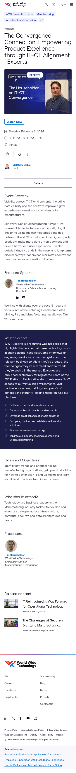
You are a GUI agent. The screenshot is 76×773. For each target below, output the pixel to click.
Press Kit (45, 696)
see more (16, 319)
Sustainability (47, 676)
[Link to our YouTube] (28, 718)
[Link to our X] (13, 718)
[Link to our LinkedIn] (5, 718)
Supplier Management (15, 734)
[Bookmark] (14, 602)
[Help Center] (53, 4)
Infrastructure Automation (21, 20)
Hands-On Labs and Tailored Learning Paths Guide (33, 765)
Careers (9, 683)
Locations (10, 690)
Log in (63, 4)
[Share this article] (6, 153)
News (43, 690)
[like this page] (19, 154)
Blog (42, 683)
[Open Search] (46, 4)
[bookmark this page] (28, 154)
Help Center (11, 696)
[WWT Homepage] (15, 4)
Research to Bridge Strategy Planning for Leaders (32, 754)
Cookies (60, 734)
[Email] (23, 297)
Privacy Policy (11, 729)
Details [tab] (38, 183)
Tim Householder (26, 280)
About (7, 676)
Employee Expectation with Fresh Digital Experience (34, 759)
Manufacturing (45, 14)
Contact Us (46, 703)
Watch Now (14, 121)
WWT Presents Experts (19, 14)
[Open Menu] (71, 4)
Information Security (58, 729)
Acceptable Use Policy (32, 729)
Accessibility (46, 734)
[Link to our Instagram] (35, 718)
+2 (41, 20)
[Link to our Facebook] (20, 718)
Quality (33, 734)
